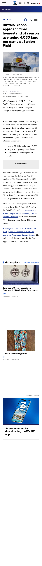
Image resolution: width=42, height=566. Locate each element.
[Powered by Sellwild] (35, 395)
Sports (7, 19)
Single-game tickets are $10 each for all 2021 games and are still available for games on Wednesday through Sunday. (19, 231)
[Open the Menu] (4, 3)
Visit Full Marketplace (31, 262)
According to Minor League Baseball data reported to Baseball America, (20, 213)
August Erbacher (12, 91)
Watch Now (35, 3)
